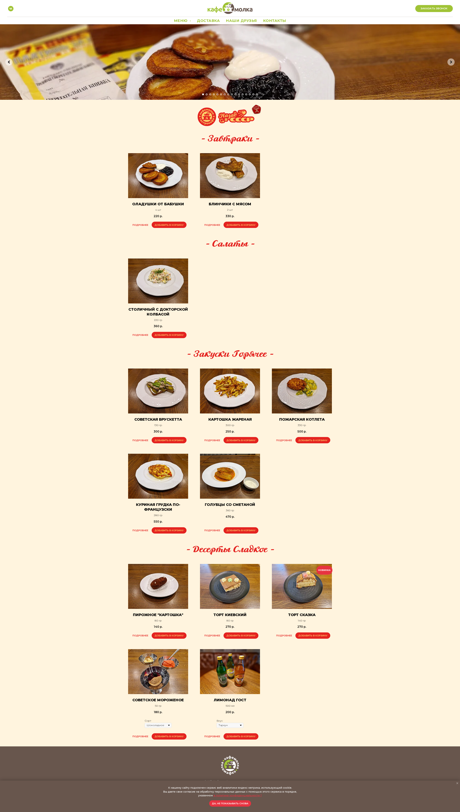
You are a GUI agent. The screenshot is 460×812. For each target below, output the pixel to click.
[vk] (10, 8)
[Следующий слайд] (451, 62)
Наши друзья (241, 21)
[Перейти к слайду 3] (210, 94)
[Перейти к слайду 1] (203, 94)
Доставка (208, 21)
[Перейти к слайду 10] (235, 94)
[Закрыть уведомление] (457, 783)
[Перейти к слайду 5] (217, 94)
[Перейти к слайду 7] (225, 94)
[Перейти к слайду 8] (228, 94)
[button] (434, 8)
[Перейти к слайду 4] (214, 94)
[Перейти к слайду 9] (232, 94)
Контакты (274, 21)
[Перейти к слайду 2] (207, 94)
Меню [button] (181, 21)
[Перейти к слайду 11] (239, 94)
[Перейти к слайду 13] (246, 94)
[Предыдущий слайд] (9, 62)
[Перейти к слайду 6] (221, 94)
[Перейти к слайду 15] (253, 94)
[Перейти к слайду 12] (242, 94)
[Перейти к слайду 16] (257, 94)
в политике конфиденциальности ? (237, 795)
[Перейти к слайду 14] (250, 94)
